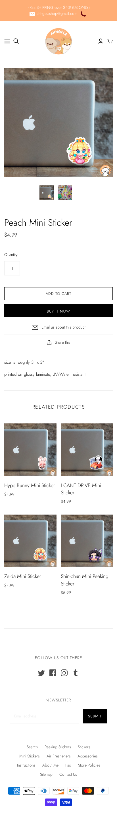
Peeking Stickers (58, 747)
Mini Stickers (29, 756)
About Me (50, 765)
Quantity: (11, 254)
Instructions (26, 765)
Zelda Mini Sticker (22, 576)
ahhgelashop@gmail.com (57, 13)
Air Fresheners (59, 756)
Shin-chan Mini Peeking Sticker (84, 580)
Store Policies (89, 765)
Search (32, 747)
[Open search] (16, 41)
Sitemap (46, 774)
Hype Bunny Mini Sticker (29, 485)
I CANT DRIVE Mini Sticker (81, 489)
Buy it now (58, 311)
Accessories (88, 756)
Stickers (84, 747)
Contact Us (68, 774)
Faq (68, 765)
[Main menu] (7, 41)
